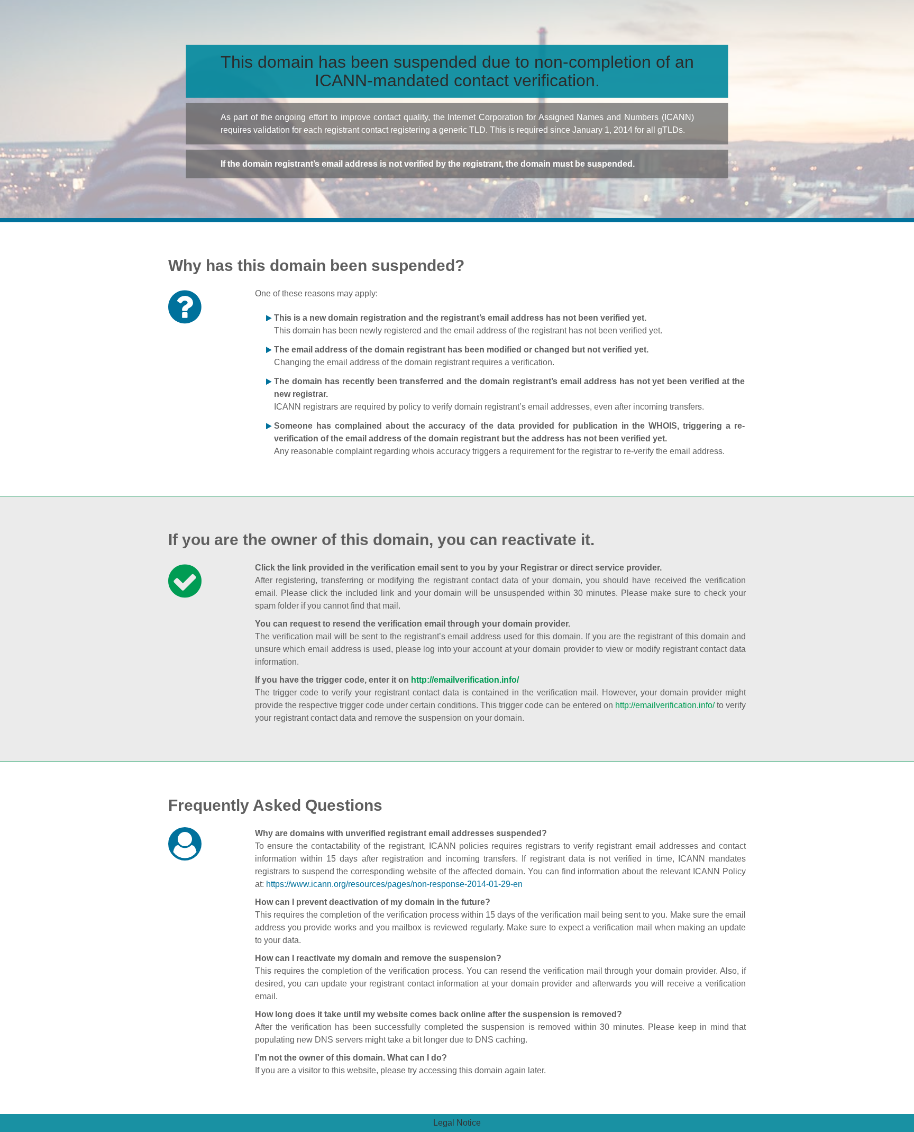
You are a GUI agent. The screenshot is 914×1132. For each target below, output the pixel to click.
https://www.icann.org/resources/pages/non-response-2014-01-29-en (394, 884)
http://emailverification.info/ (465, 679)
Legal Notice (457, 1122)
